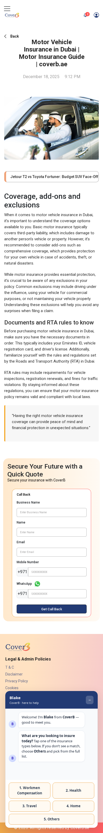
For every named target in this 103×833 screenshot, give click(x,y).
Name (21, 522)
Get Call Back (51, 609)
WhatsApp (24, 584)
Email (21, 542)
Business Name (28, 502)
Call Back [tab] (23, 494)
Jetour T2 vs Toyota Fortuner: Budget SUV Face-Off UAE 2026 (52, 177)
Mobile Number (28, 562)
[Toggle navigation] (7, 9)
